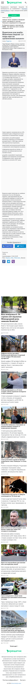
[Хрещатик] (14, 2)
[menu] (2, 3)
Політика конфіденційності (10, 680)
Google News (8, 246)
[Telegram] (8, 261)
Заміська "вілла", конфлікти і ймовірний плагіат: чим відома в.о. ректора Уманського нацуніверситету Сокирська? (13, 21)
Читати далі (13, 646)
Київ (12, 258)
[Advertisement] (14, 115)
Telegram (21, 246)
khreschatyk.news (16, 683)
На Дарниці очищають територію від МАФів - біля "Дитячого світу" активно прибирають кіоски (13, 27)
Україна (8, 258)
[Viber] (13, 261)
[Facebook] (3, 261)
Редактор (8, 41)
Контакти (22, 680)
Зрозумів (14, 15)
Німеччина (17, 258)
